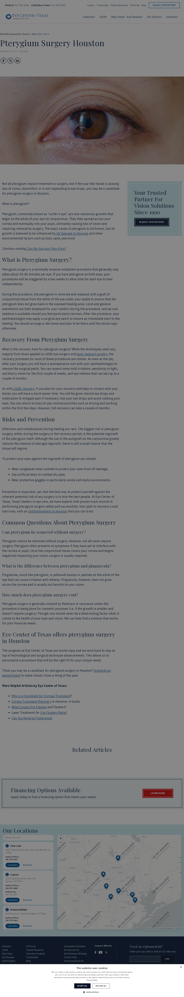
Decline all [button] (101, 986)
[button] (92, 992)
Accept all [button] (82, 986)
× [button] (181, 967)
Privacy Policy (92, 980)
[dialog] (92, 980)
